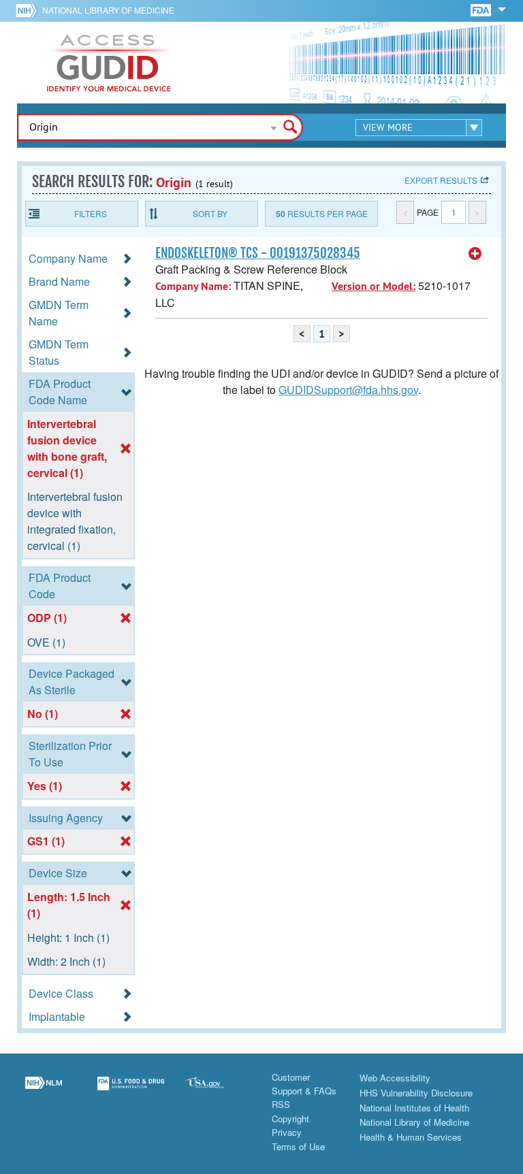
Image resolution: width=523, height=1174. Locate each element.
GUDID (109, 62)
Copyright (290, 1118)
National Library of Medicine (108, 10)
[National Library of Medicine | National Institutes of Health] (43, 1092)
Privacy (287, 1132)
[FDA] (482, 9)
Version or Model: (373, 286)
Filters (90, 213)
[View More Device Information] (475, 254)
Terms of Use (298, 1146)
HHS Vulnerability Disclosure (416, 1092)
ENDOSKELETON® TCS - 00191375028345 (257, 253)
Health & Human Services (411, 1136)
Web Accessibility (395, 1077)
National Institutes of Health (414, 1107)
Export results (441, 180)
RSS (281, 1104)
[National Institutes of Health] (29, 10)
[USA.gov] (218, 1092)
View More (388, 127)
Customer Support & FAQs (304, 1084)
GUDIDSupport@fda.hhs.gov (348, 389)
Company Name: (193, 286)
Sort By (210, 213)
